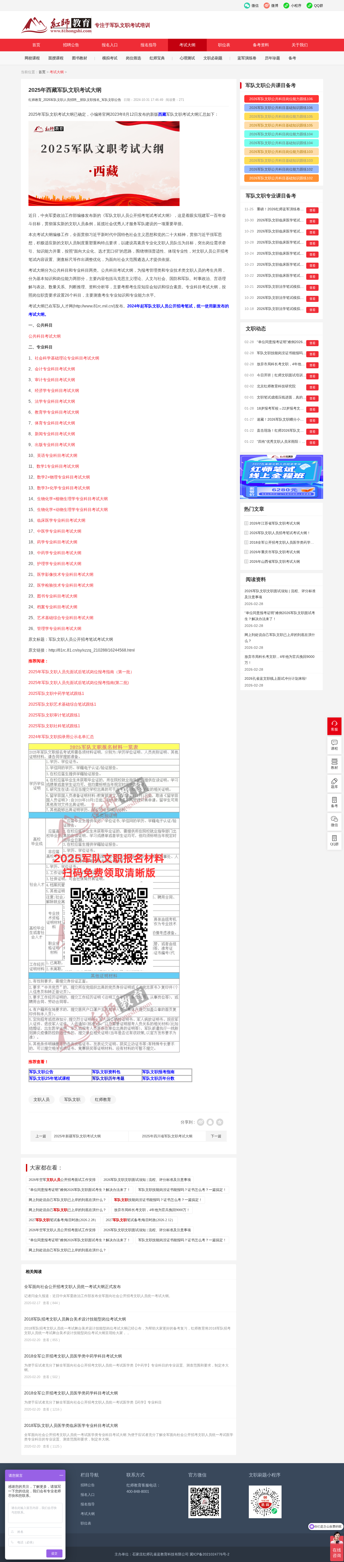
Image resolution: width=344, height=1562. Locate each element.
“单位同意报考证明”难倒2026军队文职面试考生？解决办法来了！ (79, 1190)
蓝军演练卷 (246, 58)
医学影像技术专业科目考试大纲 (65, 574)
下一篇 (216, 1136)
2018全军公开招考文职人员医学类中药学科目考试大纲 (73, 1356)
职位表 (224, 45)
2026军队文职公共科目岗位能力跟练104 (281, 134)
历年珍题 (272, 58)
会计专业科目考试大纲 (55, 369)
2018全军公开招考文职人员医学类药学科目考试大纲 (71, 1393)
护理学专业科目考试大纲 (59, 564)
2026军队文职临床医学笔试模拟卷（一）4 (290, 242)
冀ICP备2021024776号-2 (209, 1554)
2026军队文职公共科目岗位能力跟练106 (281, 99)
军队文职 (72, 1099)
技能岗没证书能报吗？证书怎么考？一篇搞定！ (158, 1200)
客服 (334, 729)
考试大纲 (187, 45)
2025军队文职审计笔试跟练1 (54, 715)
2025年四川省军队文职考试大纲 (167, 1136)
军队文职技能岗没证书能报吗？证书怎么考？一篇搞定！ (182, 1190)
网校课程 (32, 58)
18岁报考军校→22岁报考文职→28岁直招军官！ (294, 408)
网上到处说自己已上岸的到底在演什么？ (67, 1210)
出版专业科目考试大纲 (55, 445)
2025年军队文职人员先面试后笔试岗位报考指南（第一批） (81, 672)
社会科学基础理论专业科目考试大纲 (67, 358)
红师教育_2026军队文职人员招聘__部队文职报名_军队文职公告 (56, 25)
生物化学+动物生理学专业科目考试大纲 (72, 509)
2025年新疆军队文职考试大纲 (77, 1136)
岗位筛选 (133, 58)
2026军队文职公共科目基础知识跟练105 (281, 125)
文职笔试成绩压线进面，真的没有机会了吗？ (292, 397)
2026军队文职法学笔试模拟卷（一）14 (287, 309)
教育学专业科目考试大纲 (57, 412)
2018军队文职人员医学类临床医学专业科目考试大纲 (71, 1425)
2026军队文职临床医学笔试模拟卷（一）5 (290, 231)
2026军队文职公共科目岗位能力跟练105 (281, 116)
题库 (334, 787)
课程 (334, 748)
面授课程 (55, 58)
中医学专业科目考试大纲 (59, 531)
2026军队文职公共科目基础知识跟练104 (281, 143)
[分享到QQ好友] (210, 1122)
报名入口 (110, 45)
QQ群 (334, 844)
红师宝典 (157, 58)
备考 (292, 58)
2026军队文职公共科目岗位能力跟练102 (281, 169)
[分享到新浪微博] (200, 1122)
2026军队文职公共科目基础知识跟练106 (281, 108)
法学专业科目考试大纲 (55, 401)
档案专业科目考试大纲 (57, 607)
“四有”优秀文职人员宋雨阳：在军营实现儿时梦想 (295, 441)
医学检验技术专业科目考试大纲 (65, 585)
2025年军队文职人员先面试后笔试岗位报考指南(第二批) (78, 682)
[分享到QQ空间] (219, 1122)
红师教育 (103, 1099)
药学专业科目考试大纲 (57, 542)
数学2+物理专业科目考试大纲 (63, 477)
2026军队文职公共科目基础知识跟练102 (281, 178)
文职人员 (41, 1099)
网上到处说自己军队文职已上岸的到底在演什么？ (67, 1200)
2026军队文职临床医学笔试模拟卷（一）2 (290, 264)
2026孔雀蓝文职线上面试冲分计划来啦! (275, 678)
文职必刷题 (212, 58)
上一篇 (41, 1136)
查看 (312, 210)
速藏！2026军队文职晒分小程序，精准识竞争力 (294, 419)
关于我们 (300, 45)
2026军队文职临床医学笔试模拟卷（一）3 (290, 253)
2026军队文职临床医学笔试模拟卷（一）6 (290, 220)
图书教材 (79, 58)
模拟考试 (109, 58)
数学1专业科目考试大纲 (58, 466)
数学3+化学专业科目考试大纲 (63, 488)
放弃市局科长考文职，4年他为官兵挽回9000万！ (152, 1210)
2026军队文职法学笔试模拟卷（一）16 (287, 287)
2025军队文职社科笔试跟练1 (54, 726)
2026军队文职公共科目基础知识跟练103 (281, 160)
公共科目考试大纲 (44, 336)
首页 (36, 45)
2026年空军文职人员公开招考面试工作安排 (62, 1230)
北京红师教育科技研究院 (276, 386)
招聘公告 (71, 45)
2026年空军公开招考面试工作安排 (62, 1180)
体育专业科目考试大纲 (55, 423)
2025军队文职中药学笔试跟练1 (56, 693)
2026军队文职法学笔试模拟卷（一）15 (287, 298)
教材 (334, 768)
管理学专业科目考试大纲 (59, 628)
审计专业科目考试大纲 (55, 380)
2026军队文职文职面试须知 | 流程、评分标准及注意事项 (147, 1180)
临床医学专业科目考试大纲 (61, 520)
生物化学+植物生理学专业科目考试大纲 (72, 499)
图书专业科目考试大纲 (57, 596)
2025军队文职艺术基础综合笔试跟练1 (62, 704)
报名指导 (149, 45)
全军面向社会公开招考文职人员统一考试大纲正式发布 (72, 1287)
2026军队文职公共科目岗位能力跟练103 (281, 152)
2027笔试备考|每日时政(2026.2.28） (63, 1220)
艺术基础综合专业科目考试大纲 (65, 618)
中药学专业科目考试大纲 (59, 553)
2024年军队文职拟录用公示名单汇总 (61, 737)
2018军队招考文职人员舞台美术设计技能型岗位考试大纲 (75, 1319)
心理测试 (187, 58)
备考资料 (261, 45)
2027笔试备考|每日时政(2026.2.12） (140, 1220)
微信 (334, 825)
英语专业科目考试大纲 (57, 455)
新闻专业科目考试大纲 (55, 434)
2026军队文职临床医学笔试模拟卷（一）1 (290, 275)
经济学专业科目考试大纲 (57, 390)
